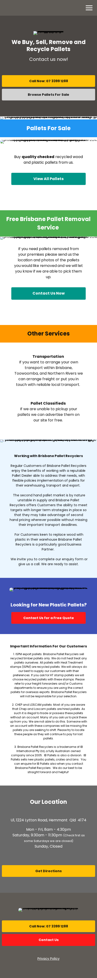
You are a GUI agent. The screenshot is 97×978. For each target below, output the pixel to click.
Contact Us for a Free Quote (48, 618)
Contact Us (49, 939)
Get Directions (48, 871)
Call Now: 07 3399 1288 (48, 81)
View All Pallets (48, 178)
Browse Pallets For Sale (48, 94)
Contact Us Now (48, 293)
